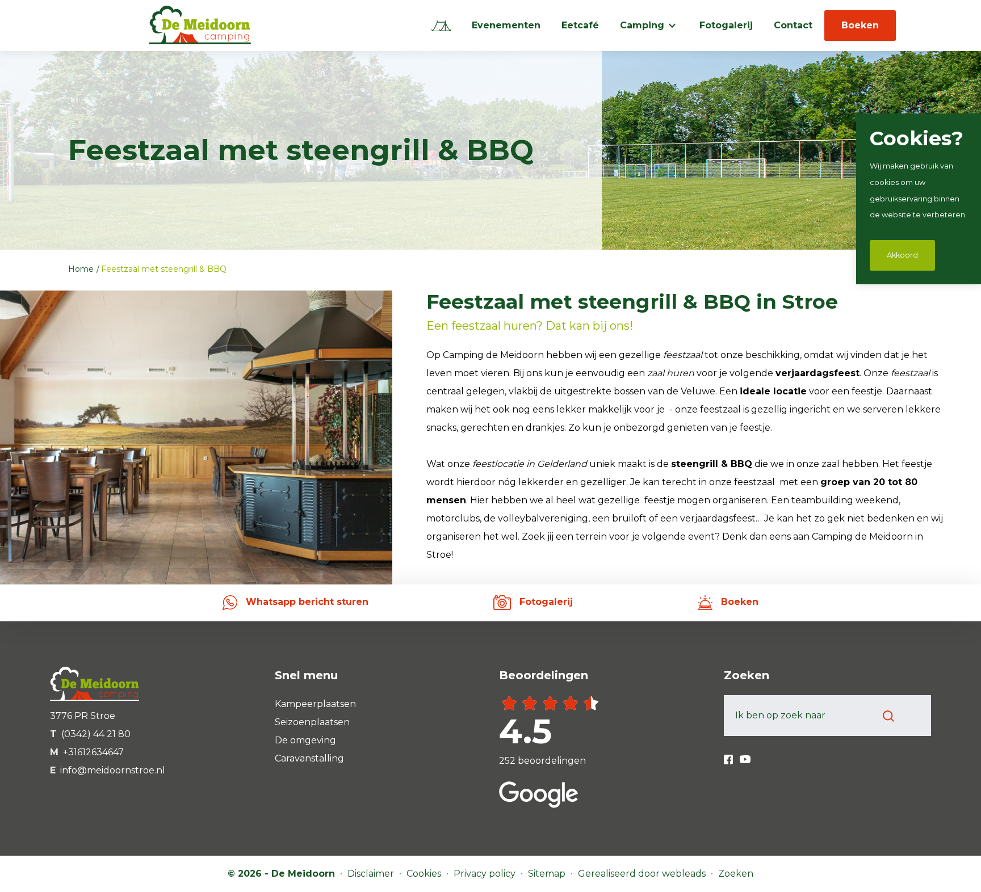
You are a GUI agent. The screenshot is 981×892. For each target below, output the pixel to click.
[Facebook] (729, 755)
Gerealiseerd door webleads (643, 873)
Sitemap (548, 873)
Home (82, 269)
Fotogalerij (726, 25)
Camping (642, 25)
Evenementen (506, 25)
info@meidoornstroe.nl (112, 770)
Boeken (860, 25)
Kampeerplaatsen (315, 704)
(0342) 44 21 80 (96, 734)
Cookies (424, 873)
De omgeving (305, 740)
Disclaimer (371, 873)
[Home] (441, 25)
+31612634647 (93, 752)
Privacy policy (486, 873)
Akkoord (902, 255)
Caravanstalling (309, 758)
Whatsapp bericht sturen (305, 601)
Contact (793, 25)
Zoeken (735, 873)
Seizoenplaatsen (312, 722)
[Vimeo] (745, 755)
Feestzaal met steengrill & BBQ (164, 269)
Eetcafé (580, 25)
